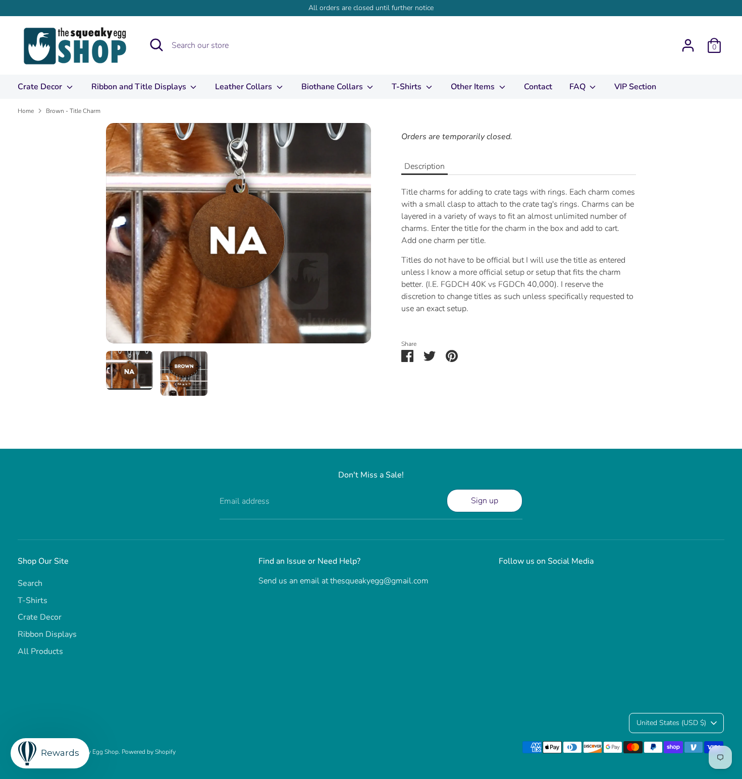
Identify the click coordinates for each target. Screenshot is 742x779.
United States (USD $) (671, 723)
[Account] (688, 45)
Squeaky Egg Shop (93, 752)
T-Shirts (407, 86)
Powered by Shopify (149, 752)
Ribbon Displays (47, 634)
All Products (40, 651)
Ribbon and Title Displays (139, 86)
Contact (538, 86)
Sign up (484, 500)
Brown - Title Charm (73, 111)
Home (26, 111)
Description (424, 166)
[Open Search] (156, 45)
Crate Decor (41, 86)
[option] (238, 237)
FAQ (578, 86)
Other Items (474, 86)
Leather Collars (244, 86)
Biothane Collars (333, 86)
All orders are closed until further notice (371, 8)
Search (30, 583)
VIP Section (635, 86)
